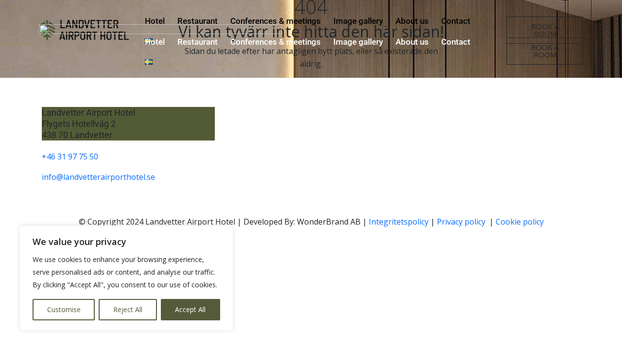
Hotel (155, 42)
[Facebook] (502, 149)
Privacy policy (462, 221)
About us (412, 42)
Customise (64, 309)
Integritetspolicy (399, 221)
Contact (455, 42)
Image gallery (358, 42)
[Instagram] (535, 149)
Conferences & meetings (275, 42)
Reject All (127, 309)
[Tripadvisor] (568, 149)
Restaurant (197, 42)
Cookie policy (520, 221)
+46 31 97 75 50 (70, 156)
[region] (126, 278)
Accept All (190, 309)
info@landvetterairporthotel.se (98, 177)
